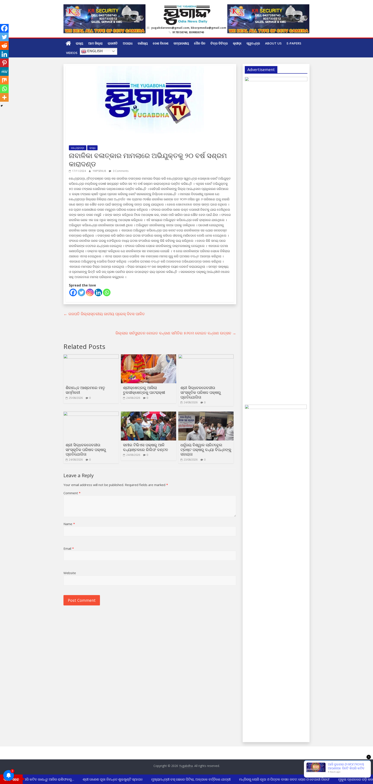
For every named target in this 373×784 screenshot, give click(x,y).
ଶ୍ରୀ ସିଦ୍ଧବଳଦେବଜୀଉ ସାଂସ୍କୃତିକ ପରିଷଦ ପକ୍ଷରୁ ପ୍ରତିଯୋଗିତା (200, 392)
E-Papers (294, 43)
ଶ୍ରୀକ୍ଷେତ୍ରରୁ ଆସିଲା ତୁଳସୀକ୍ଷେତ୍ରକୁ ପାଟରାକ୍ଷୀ (144, 390)
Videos (71, 53)
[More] (4, 97)
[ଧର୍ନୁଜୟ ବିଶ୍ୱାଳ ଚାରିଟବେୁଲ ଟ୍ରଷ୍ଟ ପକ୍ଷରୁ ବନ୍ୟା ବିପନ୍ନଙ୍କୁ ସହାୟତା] (206, 414)
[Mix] (4, 80)
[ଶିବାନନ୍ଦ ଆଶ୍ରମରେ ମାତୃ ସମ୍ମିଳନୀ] (91, 357)
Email (68, 548)
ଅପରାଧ (128, 43)
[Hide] (1, 106)
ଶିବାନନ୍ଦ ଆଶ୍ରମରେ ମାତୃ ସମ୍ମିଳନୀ (85, 390)
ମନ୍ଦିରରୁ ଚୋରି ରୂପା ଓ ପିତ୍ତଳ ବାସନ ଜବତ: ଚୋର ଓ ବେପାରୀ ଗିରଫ (279, 779)
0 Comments (120, 171)
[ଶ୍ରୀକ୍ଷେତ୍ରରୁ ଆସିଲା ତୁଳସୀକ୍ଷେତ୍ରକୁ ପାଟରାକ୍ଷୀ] (148, 357)
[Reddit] (4, 45)
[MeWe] (4, 71)
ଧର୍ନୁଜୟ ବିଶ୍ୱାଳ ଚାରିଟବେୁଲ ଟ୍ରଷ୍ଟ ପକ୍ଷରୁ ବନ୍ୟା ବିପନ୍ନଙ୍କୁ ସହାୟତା (205, 449)
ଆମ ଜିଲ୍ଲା (95, 43)
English (94, 51)
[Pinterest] (4, 63)
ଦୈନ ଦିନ (199, 43)
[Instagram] (90, 292)
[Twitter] (81, 292)
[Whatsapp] (107, 292)
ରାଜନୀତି (113, 43)
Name (69, 524)
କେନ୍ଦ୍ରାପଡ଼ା (77, 148)
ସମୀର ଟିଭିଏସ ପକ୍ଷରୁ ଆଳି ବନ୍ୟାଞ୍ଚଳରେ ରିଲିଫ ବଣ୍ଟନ (145, 447)
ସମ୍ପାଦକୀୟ (181, 43)
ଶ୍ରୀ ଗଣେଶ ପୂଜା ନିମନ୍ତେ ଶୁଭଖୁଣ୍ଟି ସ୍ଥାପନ (107, 779)
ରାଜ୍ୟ (79, 43)
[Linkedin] (98, 292)
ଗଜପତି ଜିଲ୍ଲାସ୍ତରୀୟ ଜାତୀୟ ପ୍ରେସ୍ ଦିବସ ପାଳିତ (104, 313)
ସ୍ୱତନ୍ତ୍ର (253, 43)
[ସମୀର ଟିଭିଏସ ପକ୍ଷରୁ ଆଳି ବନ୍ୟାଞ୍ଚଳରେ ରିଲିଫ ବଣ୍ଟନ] (148, 414)
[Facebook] (73, 292)
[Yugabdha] (68, 43)
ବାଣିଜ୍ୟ (143, 43)
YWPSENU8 (100, 171)
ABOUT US (273, 43)
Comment (72, 493)
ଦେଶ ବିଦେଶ (160, 43)
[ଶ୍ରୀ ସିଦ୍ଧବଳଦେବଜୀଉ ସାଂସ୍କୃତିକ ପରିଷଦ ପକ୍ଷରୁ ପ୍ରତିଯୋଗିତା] (206, 357)
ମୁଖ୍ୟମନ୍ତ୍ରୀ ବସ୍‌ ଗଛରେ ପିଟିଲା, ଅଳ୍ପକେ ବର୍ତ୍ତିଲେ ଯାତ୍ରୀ (185, 779)
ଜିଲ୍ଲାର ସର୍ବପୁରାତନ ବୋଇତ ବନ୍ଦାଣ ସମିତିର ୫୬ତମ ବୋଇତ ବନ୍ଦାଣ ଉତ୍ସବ (175, 333)
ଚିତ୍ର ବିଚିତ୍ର (219, 43)
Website (69, 573)
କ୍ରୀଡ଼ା (237, 43)
